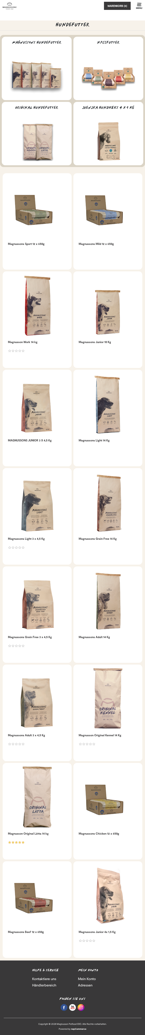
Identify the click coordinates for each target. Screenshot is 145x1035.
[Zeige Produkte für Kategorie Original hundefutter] (36, 141)
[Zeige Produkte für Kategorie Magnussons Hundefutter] (36, 76)
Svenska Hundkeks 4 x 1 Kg (108, 107)
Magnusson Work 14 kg (22, 342)
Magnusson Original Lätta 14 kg (28, 833)
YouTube (72, 1007)
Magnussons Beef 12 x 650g (26, 931)
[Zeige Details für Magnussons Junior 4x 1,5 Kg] (108, 896)
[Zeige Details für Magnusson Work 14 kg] (37, 306)
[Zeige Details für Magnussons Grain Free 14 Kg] (108, 502)
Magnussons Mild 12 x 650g (96, 243)
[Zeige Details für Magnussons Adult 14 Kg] (108, 601)
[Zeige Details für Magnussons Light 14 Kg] (108, 404)
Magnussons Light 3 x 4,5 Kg (26, 538)
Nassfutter (108, 42)
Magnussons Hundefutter (36, 42)
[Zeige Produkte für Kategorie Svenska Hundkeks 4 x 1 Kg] (108, 141)
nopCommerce (78, 1029)
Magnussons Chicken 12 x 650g (99, 833)
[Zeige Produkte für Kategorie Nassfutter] (108, 76)
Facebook (64, 1007)
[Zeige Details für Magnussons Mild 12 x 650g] (108, 208)
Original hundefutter (36, 107)
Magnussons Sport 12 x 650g (26, 243)
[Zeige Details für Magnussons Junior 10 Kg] (108, 306)
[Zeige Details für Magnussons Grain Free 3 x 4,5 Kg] (37, 601)
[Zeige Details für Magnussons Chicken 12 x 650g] (108, 797)
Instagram (81, 1007)
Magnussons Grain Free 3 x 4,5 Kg (30, 637)
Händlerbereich (44, 985)
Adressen (85, 985)
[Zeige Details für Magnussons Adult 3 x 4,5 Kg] (37, 699)
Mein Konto (87, 979)
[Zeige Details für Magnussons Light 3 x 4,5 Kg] (37, 502)
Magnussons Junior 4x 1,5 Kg (97, 931)
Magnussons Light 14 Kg (94, 440)
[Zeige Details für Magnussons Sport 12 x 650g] (37, 208)
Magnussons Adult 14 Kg (94, 637)
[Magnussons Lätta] (37, 797)
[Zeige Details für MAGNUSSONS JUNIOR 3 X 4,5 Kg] (37, 404)
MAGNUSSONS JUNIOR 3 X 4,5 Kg (30, 440)
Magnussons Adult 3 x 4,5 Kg (26, 735)
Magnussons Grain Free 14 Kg (98, 538)
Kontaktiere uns (44, 979)
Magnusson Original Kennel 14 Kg (100, 735)
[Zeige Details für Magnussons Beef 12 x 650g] (37, 896)
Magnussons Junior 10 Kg (95, 342)
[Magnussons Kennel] (108, 699)
